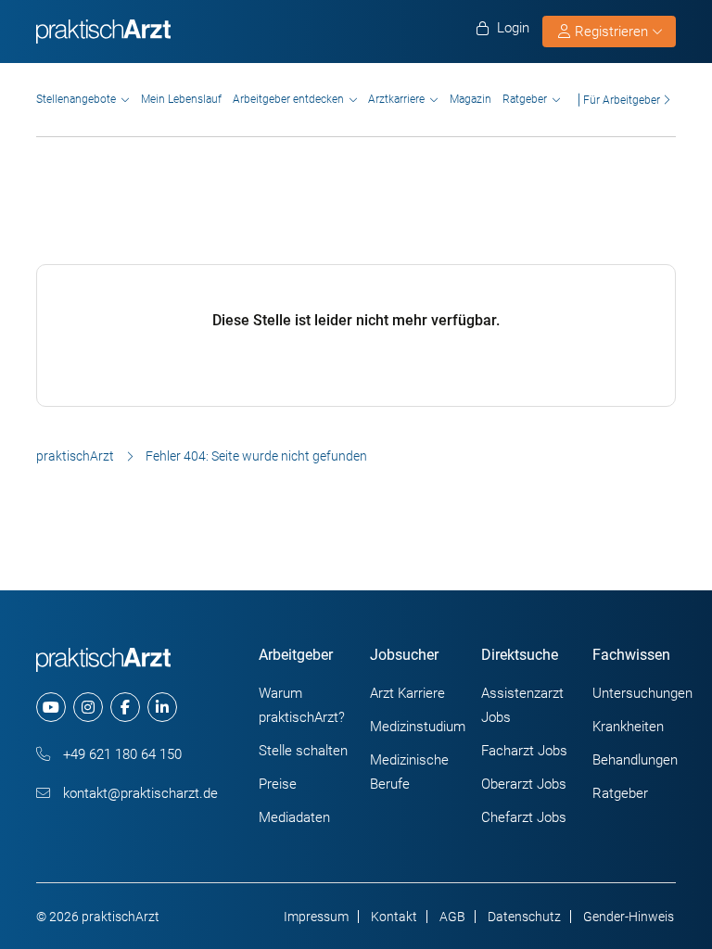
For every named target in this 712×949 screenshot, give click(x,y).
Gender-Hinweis (628, 916)
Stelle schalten (303, 750)
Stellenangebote (76, 99)
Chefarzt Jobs (523, 817)
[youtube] (51, 707)
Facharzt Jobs (524, 750)
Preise (278, 784)
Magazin (470, 99)
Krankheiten (628, 726)
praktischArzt (75, 456)
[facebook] (125, 707)
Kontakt (394, 916)
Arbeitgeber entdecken (288, 99)
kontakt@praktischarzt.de (138, 793)
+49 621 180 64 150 (120, 754)
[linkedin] (162, 707)
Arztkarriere (396, 99)
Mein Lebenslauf (181, 99)
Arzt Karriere (407, 693)
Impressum (316, 916)
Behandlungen (635, 760)
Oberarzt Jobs (523, 784)
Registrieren (611, 31)
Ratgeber (524, 99)
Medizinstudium (417, 726)
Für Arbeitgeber (621, 100)
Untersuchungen (642, 693)
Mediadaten (294, 817)
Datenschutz (524, 916)
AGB (452, 916)
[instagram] (88, 707)
